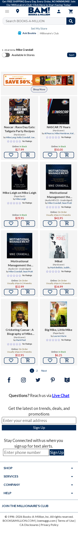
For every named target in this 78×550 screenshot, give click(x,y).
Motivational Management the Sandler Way (58, 195)
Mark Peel (21, 340)
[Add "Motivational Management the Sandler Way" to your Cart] (67, 223)
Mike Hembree (62, 133)
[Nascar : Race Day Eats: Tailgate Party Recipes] (19, 111)
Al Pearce (49, 133)
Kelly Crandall (23, 137)
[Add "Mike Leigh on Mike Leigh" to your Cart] (28, 223)
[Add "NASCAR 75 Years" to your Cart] (67, 155)
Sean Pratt (67, 203)
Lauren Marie (59, 336)
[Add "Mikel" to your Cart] (67, 292)
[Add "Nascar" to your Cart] (28, 155)
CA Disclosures (29, 524)
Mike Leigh (21, 199)
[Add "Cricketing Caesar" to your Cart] (28, 360)
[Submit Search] (70, 21)
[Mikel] (58, 245)
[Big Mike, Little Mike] (58, 314)
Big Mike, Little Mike (58, 329)
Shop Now (39, 89)
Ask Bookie (29, 33)
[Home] (39, 11)
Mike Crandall (54, 203)
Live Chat (60, 395)
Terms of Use (66, 520)
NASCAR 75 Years (58, 127)
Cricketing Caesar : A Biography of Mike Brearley (20, 332)
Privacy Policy (49, 524)
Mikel (58, 261)
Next (44, 370)
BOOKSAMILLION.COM (19, 520)
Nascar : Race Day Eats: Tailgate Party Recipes (19, 129)
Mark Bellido (56, 267)
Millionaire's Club (49, 33)
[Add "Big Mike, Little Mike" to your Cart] (67, 360)
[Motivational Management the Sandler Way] (58, 177)
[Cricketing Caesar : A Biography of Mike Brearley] (19, 314)
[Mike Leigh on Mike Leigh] (19, 177)
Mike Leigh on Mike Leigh (19, 192)
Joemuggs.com (46, 520)
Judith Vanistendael (60, 269)
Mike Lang (11, 137)
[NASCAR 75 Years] (58, 111)
